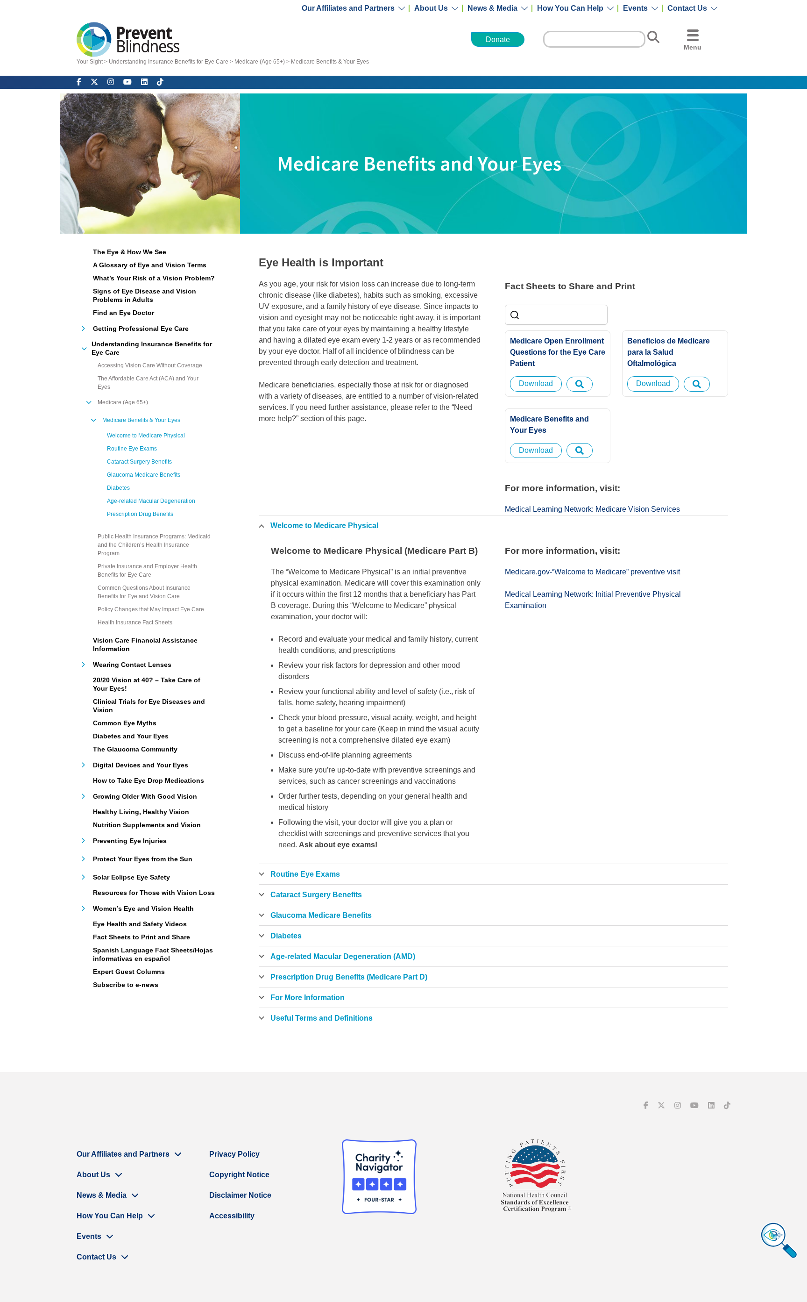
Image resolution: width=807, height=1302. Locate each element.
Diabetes (118, 488)
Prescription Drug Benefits (140, 514)
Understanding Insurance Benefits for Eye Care (168, 61)
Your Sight (90, 61)
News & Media (492, 8)
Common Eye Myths (124, 723)
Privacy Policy (234, 1154)
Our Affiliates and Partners (348, 8)
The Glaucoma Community (135, 749)
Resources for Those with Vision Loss (154, 892)
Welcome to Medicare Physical (146, 435)
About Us (431, 8)
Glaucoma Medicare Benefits (143, 475)
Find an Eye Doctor (123, 312)
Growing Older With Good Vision (145, 796)
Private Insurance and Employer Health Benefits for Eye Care (147, 570)
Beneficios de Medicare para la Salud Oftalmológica (668, 352)
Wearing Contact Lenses (132, 664)
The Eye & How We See (129, 252)
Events (635, 8)
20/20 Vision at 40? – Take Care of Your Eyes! (146, 684)
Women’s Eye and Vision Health (143, 908)
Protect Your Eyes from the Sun (142, 859)
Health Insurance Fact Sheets (135, 622)
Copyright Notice (239, 1175)
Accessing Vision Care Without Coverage (150, 365)
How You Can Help (570, 8)
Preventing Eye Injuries (130, 840)
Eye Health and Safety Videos (140, 924)
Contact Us (687, 8)
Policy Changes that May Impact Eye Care (151, 609)
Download (536, 383)
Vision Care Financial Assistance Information (145, 644)
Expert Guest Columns (129, 971)
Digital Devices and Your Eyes (140, 765)
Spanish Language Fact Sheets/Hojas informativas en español (153, 954)
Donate (498, 39)
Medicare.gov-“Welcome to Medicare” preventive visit (592, 572)
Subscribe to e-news (125, 984)
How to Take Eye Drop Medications (148, 780)
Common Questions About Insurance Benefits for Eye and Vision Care (144, 592)
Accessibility (232, 1216)
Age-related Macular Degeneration (151, 501)
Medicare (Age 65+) (259, 61)
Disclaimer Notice (240, 1195)
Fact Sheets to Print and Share (141, 937)
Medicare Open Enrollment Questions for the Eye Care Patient (557, 352)
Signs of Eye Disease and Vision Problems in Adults (144, 295)
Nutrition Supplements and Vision (147, 825)
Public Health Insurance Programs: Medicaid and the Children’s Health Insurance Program (154, 545)
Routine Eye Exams (132, 448)
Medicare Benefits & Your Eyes (330, 61)
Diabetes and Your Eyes (131, 736)
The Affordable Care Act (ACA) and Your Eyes (148, 382)
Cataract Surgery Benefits (139, 461)
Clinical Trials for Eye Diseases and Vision (149, 706)
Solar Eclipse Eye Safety (131, 877)
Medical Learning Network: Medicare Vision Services (592, 509)
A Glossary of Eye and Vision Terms (149, 265)
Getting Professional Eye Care (141, 328)
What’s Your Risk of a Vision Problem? (154, 278)
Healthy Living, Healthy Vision (141, 812)
